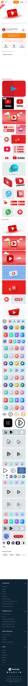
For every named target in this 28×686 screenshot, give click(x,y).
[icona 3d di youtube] (7, 139)
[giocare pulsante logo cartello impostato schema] (10, 569)
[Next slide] (22, 667)
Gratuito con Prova (14, 35)
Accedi (21, 2)
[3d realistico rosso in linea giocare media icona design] (13, 374)
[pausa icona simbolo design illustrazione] (8, 502)
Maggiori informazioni (7, 54)
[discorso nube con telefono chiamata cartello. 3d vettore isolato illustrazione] (8, 255)
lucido (11, 667)
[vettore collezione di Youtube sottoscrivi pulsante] (8, 169)
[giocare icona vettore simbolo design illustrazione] (4, 488)
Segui (23, 30)
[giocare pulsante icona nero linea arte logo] (5, 562)
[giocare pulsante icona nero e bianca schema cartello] (5, 575)
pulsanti (5, 667)
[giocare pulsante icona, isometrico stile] (8, 202)
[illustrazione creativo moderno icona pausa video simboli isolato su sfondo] (9, 149)
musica (17, 667)
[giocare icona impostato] (4, 384)
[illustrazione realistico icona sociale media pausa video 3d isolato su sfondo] (9, 362)
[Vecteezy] (2, 2)
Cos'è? (14, 51)
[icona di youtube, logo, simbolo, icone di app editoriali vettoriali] (8, 129)
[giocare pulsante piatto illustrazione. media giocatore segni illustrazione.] (4, 409)
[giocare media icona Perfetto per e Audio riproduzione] (8, 514)
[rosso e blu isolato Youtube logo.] (13, 88)
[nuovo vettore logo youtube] (13, 103)
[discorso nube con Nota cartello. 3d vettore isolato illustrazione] (8, 226)
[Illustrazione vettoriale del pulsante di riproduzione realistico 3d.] (7, 266)
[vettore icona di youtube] (9, 178)
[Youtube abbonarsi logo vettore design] (8, 214)
